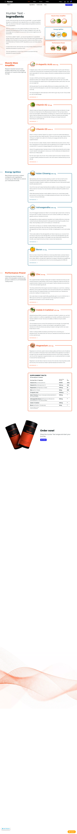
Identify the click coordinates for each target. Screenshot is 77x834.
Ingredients (32, 4)
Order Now (69, 4)
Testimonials (39, 4)
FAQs (60, 1)
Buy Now (43, 439)
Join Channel (6, 828)
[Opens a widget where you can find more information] (71, 831)
